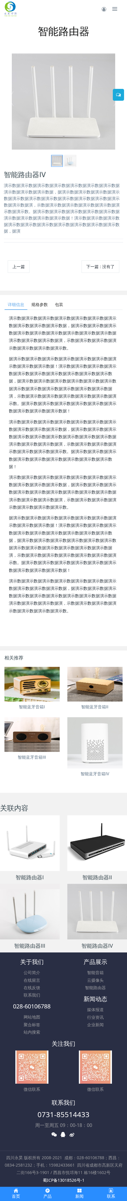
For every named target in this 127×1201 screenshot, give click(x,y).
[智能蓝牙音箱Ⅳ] (95, 743)
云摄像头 (95, 980)
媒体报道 (95, 1009)
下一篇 (100, 266)
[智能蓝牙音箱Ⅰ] (32, 684)
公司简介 (32, 972)
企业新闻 (95, 1024)
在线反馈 (32, 987)
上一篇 (18, 266)
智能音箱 (95, 972)
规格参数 (39, 304)
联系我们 (32, 995)
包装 (59, 304)
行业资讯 (95, 1017)
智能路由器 (95, 987)
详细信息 (16, 304)
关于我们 (32, 962)
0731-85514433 (63, 1114)
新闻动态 (95, 999)
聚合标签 (32, 1024)
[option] (63, 101)
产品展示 (95, 962)
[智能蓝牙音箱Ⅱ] (95, 684)
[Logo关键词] (10, 9)
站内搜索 (32, 1032)
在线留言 (32, 980)
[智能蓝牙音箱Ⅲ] (32, 734)
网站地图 (32, 1017)
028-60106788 (32, 1006)
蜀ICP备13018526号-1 (63, 1180)
